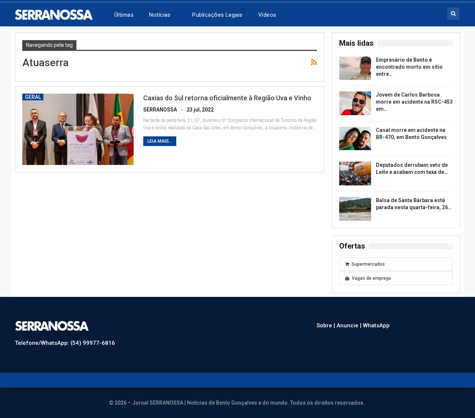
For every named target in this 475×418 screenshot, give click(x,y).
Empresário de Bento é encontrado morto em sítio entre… (409, 67)
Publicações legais (217, 15)
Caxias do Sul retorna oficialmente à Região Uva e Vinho (227, 98)
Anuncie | (350, 325)
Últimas (124, 15)
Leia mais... (159, 141)
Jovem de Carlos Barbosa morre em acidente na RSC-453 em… (414, 102)
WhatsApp (376, 325)
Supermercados (368, 264)
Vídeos (267, 15)
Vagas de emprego (371, 278)
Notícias (160, 15)
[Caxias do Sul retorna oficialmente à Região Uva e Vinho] (78, 129)
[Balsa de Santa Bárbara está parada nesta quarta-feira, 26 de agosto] (355, 209)
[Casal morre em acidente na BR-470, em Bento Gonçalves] (355, 138)
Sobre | (327, 325)
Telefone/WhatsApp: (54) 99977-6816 (65, 343)
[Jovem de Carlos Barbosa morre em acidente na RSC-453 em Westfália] (355, 103)
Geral (33, 97)
